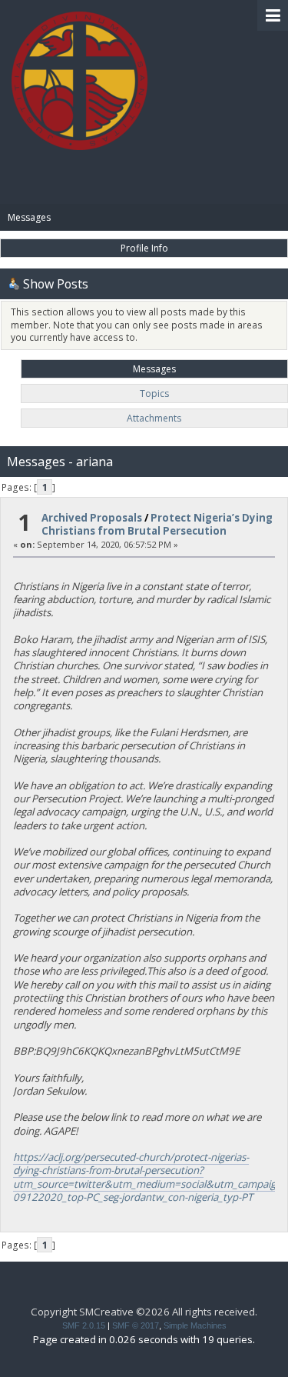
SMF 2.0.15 (83, 1325)
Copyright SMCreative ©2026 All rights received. (144, 1312)
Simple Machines (195, 1325)
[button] (272, 15)
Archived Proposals (91, 518)
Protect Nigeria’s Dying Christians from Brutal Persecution (157, 524)
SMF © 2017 (135, 1325)
